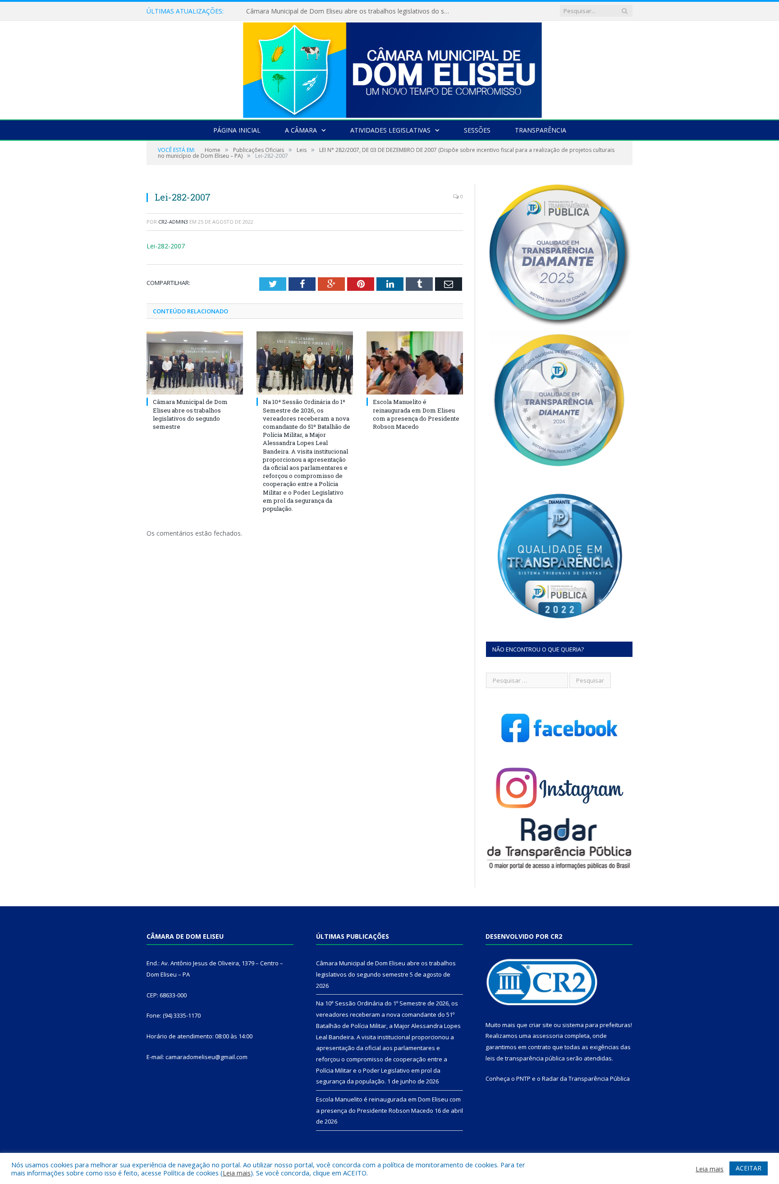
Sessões (477, 130)
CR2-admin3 (173, 221)
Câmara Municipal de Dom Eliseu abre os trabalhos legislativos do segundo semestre (190, 414)
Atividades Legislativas (390, 130)
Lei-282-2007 (166, 246)
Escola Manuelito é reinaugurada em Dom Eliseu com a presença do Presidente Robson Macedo (416, 414)
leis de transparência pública (525, 1058)
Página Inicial (237, 130)
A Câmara (301, 130)
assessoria (547, 1036)
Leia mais (237, 1173)
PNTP (523, 1078)
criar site (540, 1025)
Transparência (540, 130)
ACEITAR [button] (748, 1168)
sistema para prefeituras (596, 1025)
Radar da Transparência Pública (586, 1078)
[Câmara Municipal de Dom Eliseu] (389, 67)
